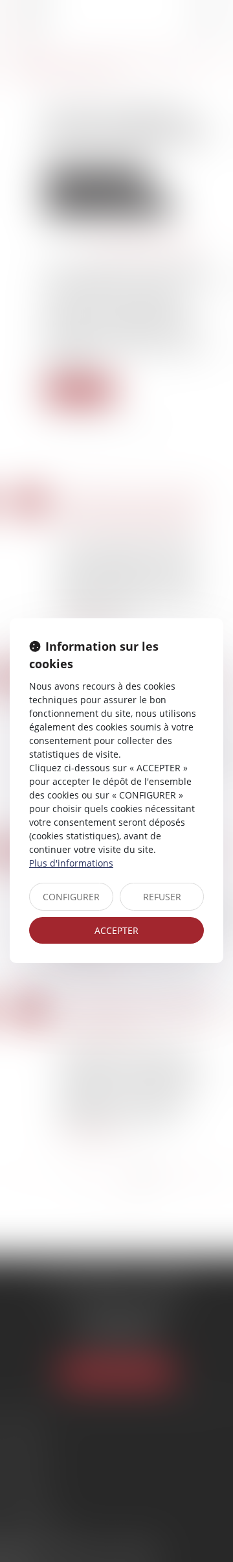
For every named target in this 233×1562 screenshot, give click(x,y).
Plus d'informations (71, 863)
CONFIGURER (71, 897)
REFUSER (162, 897)
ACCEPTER (116, 930)
